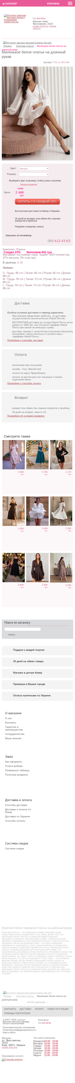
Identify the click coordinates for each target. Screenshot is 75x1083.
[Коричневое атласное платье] (14, 511)
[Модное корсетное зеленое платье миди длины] (37, 454)
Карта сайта (9, 1032)
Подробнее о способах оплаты (24, 383)
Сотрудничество (14, 733)
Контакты (10, 722)
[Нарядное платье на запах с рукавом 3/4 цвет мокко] (61, 567)
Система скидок (14, 848)
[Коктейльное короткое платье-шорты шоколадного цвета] (37, 567)
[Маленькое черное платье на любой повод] (61, 454)
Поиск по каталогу (17, 622)
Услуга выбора (14, 766)
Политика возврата (16, 774)
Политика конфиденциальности (19, 1030)
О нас (8, 718)
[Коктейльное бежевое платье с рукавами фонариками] (14, 454)
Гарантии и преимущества (14, 728)
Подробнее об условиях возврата (25, 416)
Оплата (39, 1009)
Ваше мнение (13, 738)
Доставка (25, 1009)
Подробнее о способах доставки (25, 340)
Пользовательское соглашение (19, 1027)
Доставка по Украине (17, 816)
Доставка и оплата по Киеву (18, 811)
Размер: (12, 174)
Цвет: (13, 168)
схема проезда (40, 26)
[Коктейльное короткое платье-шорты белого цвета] (37, 511)
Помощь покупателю (17, 1013)
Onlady (21, 1020)
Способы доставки (16, 805)
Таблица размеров (28, 184)
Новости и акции (58, 1009)
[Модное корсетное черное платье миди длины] (14, 567)
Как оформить (13, 761)
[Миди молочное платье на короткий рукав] (61, 511)
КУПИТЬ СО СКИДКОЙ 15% (37, 201)
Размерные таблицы (17, 770)
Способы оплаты (15, 820)
